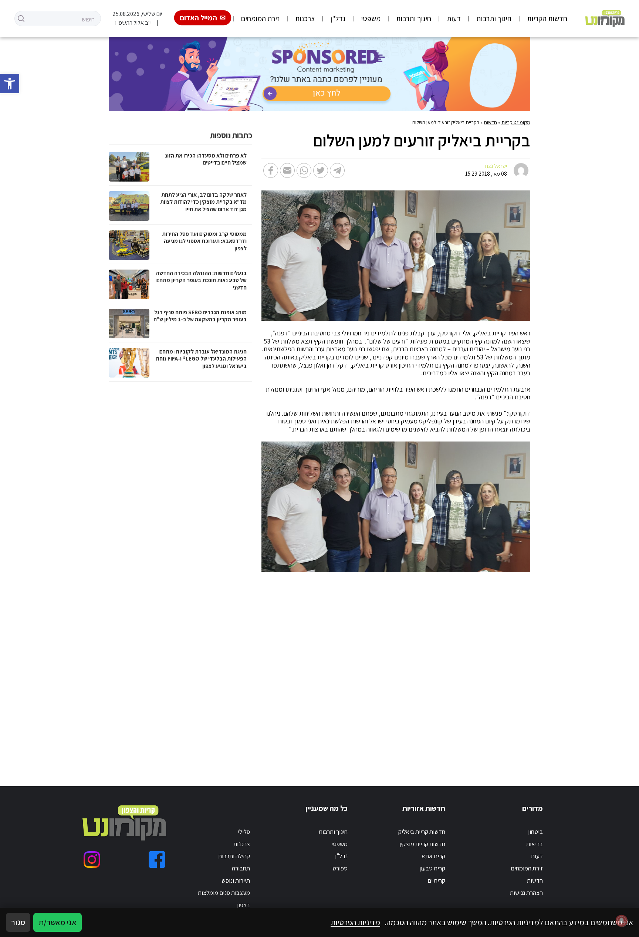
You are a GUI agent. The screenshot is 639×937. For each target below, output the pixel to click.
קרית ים (436, 880)
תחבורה (241, 868)
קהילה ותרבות (234, 856)
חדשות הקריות (547, 18)
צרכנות (305, 18)
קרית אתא (433, 856)
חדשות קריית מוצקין (422, 844)
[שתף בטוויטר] (320, 170)
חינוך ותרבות (493, 18)
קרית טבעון (432, 868)
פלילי (244, 832)
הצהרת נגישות (526, 893)
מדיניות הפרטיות (355, 922)
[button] (9, 83)
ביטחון (535, 832)
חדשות (490, 122)
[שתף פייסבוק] (270, 170)
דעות (454, 18)
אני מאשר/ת (57, 922)
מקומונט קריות (515, 122)
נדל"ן (337, 18)
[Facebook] (157, 859)
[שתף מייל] (287, 170)
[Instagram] (92, 859)
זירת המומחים (260, 18)
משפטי (371, 18)
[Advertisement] (350, 670)
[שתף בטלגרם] (337, 170)
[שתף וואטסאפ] (304, 170)
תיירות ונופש (236, 880)
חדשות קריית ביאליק (421, 832)
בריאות (534, 844)
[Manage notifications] (622, 921)
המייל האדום (198, 18)
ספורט (340, 868)
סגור (18, 922)
